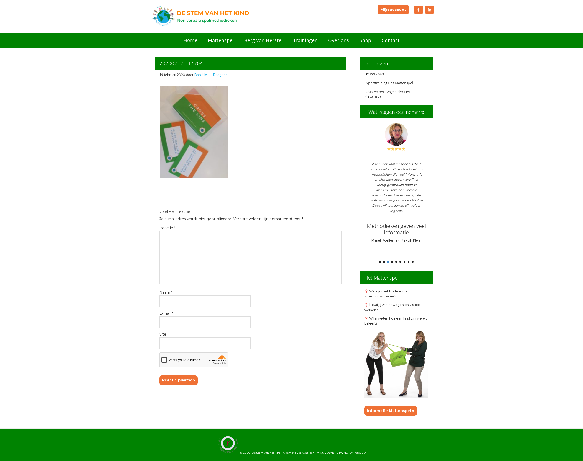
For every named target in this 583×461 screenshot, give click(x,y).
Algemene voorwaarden (299, 452)
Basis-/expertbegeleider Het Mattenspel (387, 94)
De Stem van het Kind (200, 16)
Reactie (167, 228)
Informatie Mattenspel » (390, 411)
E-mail (166, 313)
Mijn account (393, 10)
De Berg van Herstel (380, 73)
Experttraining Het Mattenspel (388, 83)
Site (162, 334)
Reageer (220, 75)
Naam (166, 292)
